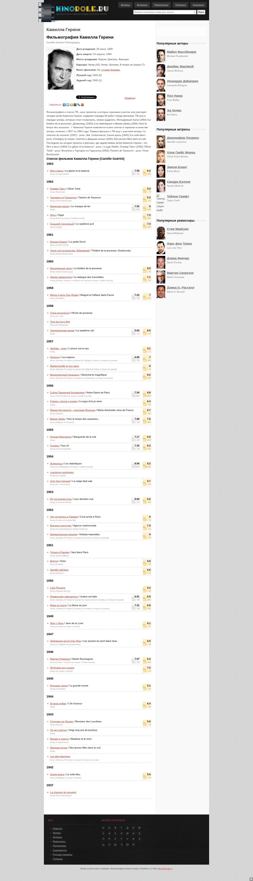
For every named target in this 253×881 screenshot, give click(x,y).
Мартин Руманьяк (60, 659)
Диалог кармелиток (61, 277)
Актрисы (142, 4)
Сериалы (198, 4)
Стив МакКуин (178, 229)
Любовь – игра (58, 348)
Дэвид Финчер (178, 258)
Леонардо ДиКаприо (182, 81)
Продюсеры (59, 845)
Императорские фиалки (63, 534)
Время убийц (57, 418)
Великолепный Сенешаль (64, 374)
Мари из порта (58, 605)
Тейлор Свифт (178, 196)
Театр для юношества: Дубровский (69, 250)
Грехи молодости (60, 313)
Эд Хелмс (174, 110)
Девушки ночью (58, 747)
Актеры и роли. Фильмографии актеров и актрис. (82, 14)
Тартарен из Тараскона (63, 197)
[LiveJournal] (79, 104)
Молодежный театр (61, 268)
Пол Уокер (175, 96)
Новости (57, 828)
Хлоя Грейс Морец (181, 152)
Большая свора (58, 685)
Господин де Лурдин (61, 721)
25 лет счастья (58, 730)
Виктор (54, 561)
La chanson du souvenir (63, 792)
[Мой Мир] (75, 104)
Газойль (54, 445)
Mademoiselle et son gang (64, 366)
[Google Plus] (82, 104)
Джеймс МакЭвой (180, 66)
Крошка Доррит (58, 241)
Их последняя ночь (61, 499)
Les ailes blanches (60, 756)
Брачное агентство (60, 525)
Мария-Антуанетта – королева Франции (72, 410)
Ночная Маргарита (60, 436)
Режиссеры (161, 4)
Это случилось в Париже (64, 516)
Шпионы (55, 357)
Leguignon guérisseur (62, 472)
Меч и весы (56, 170)
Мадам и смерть (59, 738)
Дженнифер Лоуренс (183, 138)
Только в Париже (59, 552)
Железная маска (59, 206)
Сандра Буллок (178, 182)
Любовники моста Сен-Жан (65, 641)
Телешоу (180, 4)
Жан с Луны (57, 623)
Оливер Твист (58, 188)
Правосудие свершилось (64, 596)
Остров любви (58, 703)
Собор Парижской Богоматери (67, 392)
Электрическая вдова (62, 330)
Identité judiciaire (59, 569)
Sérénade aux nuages (62, 667)
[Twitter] (68, 104)
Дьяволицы (56, 463)
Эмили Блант (177, 167)
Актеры (125, 4)
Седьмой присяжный (62, 223)
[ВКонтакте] (64, 104)
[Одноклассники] (71, 104)
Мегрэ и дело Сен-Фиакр (64, 295)
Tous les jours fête (60, 321)
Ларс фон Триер (179, 243)
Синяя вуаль (57, 774)
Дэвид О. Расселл (180, 287)
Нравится (130, 98)
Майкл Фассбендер (181, 52)
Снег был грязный (60, 481)
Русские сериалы (62, 854)
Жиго (53, 215)
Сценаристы (60, 850)
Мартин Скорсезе (180, 273)
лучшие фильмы (110, 69)
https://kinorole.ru (165, 869)
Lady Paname (57, 587)
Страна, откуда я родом (63, 401)
